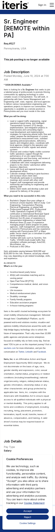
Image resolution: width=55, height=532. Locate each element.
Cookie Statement (34, 503)
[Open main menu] (52, 5)
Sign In (42, 4)
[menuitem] (15, 5)
